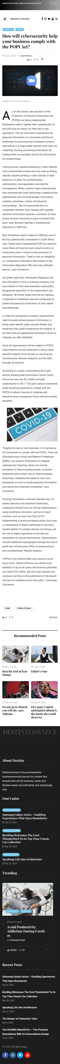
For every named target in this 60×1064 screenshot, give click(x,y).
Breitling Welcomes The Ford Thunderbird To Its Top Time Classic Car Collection (25, 838)
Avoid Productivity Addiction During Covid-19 (26, 931)
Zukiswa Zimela (17, 940)
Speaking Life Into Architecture (22, 859)
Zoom (7, 608)
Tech (19, 29)
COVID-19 (8, 29)
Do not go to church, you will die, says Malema (15, 710)
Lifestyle (12, 911)
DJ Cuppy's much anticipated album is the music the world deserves (44, 712)
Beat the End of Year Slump (14, 673)
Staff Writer (26, 55)
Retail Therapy (12, 810)
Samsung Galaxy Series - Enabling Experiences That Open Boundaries (24, 816)
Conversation (11, 854)
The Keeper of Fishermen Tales (19, 1018)
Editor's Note (39, 671)
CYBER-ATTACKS (24, 608)
